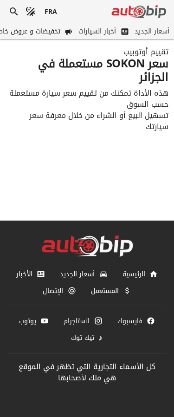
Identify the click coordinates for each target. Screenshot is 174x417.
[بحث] (14, 11)
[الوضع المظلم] (30, 11)
